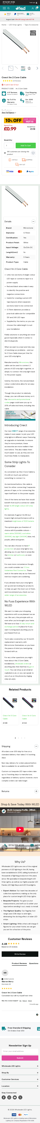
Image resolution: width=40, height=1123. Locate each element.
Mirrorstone (24, 362)
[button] (12, 80)
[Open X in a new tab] (20, 1097)
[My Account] (33, 8)
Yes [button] (20, 1001)
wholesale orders (22, 663)
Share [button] (30, 1001)
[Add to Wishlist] (33, 153)
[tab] (16, 212)
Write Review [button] (20, 954)
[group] (20, 944)
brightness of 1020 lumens (23, 521)
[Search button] (8, 8)
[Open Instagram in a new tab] (9, 1097)
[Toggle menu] (4, 8)
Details (8, 221)
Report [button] (25, 1001)
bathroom (20, 555)
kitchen (11, 555)
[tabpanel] (20, 200)
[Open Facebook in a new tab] (4, 1097)
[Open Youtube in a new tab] (15, 1097)
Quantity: (8, 140)
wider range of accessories (15, 595)
